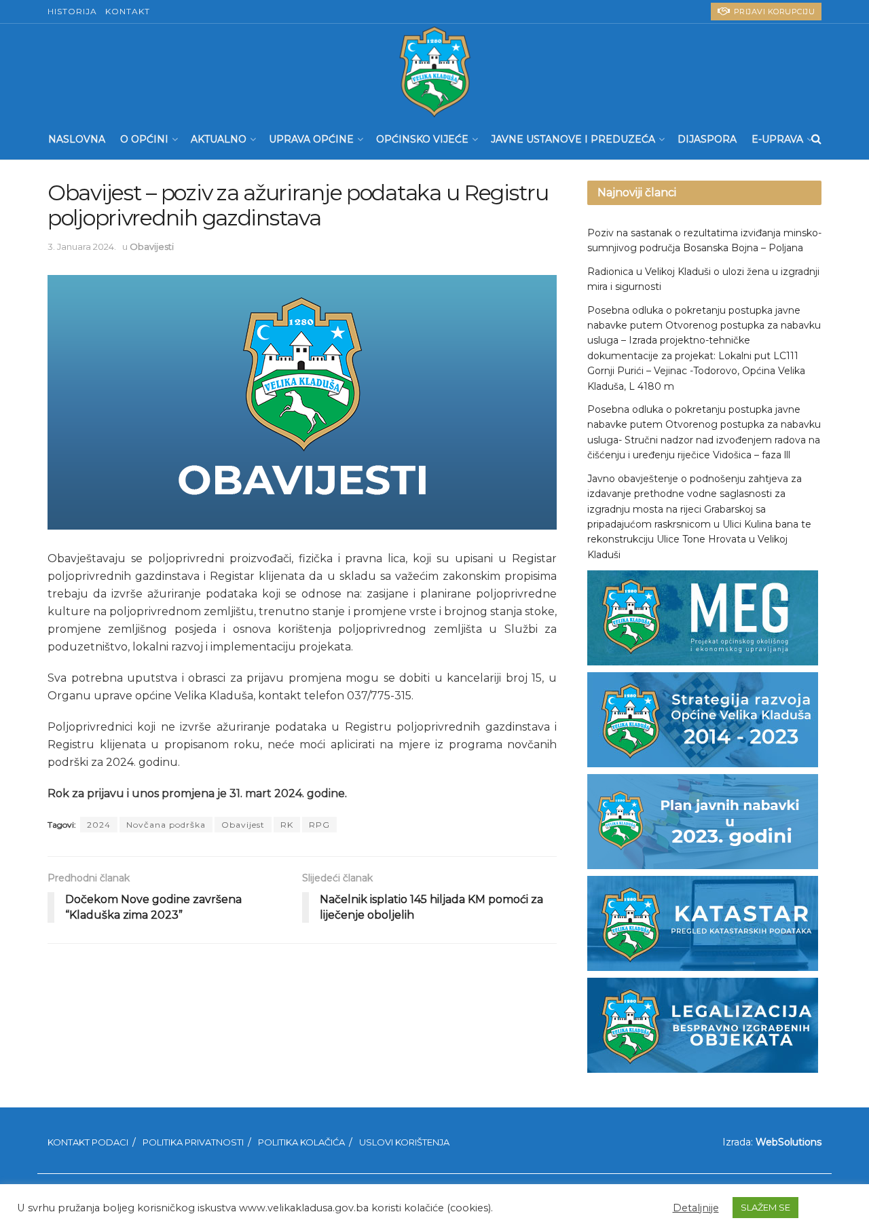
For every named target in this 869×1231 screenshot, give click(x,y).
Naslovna (76, 139)
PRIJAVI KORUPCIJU (773, 11)
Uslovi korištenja (404, 1142)
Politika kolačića (301, 1142)
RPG (319, 825)
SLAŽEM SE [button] (765, 1207)
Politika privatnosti (193, 1142)
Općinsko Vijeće (422, 139)
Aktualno (218, 139)
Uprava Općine (311, 139)
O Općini (144, 139)
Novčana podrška (166, 825)
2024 (99, 825)
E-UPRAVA (777, 139)
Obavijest (243, 825)
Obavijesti (152, 246)
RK (286, 825)
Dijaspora (707, 139)
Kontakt (127, 11)
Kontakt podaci (88, 1142)
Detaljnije (696, 1208)
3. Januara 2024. (82, 246)
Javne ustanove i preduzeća (573, 139)
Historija (72, 11)
